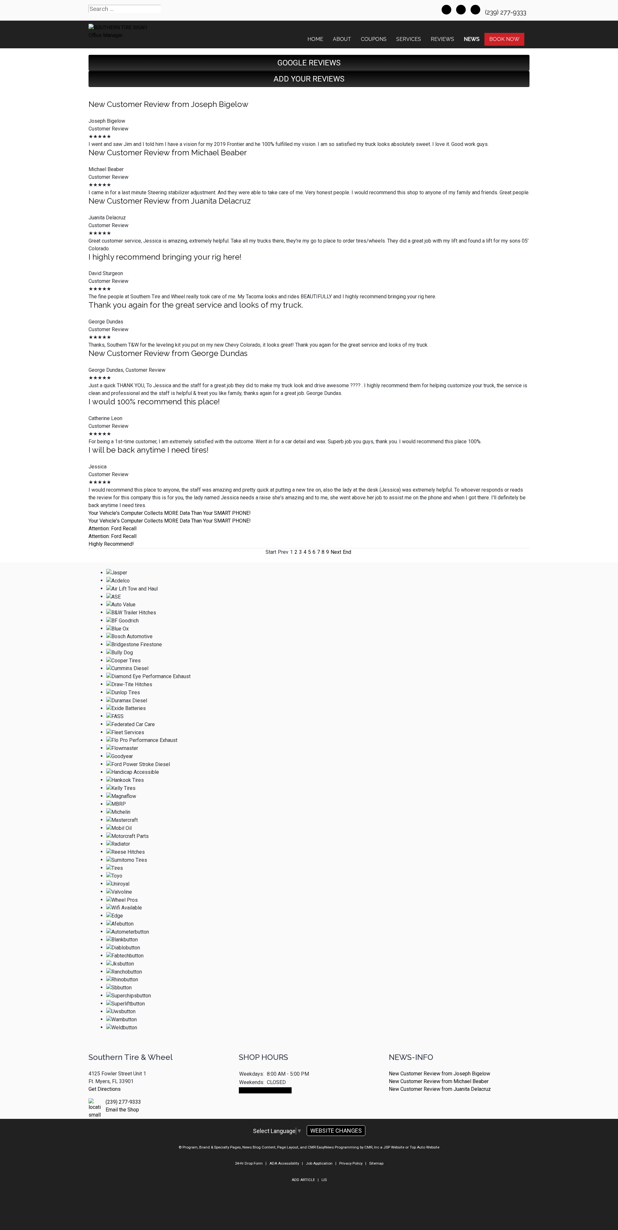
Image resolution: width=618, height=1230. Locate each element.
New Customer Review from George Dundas (168, 353)
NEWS (472, 39)
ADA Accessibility (284, 1163)
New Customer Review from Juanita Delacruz (170, 201)
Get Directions (105, 1089)
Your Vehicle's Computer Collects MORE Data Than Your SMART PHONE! (170, 513)
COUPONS (374, 39)
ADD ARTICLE (303, 1179)
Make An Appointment (265, 1090)
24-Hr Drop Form (249, 1163)
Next (336, 552)
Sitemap (376, 1163)
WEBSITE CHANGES (336, 1130)
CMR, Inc (371, 1147)
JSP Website (393, 1147)
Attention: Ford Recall (112, 528)
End (347, 552)
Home (315, 39)
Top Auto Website (424, 1147)
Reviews (442, 39)
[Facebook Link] (446, 9)
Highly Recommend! (111, 544)
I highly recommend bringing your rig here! (165, 257)
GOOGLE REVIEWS (309, 62)
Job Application (319, 1163)
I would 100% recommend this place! (154, 401)
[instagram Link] (475, 9)
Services (408, 39)
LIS (324, 1179)
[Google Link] (461, 9)
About (342, 39)
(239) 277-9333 (506, 12)
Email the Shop (122, 1110)
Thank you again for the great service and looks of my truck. (196, 305)
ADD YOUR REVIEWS (309, 78)
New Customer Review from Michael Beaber (168, 152)
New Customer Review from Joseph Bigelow (168, 104)
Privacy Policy (350, 1163)
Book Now (504, 39)
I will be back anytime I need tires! (149, 450)
